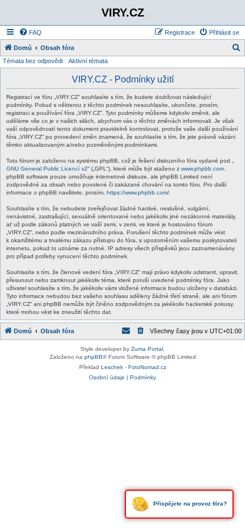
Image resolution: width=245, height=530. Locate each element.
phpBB (93, 357)
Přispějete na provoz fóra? (189, 503)
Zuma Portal (147, 349)
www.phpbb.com (202, 168)
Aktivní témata (88, 60)
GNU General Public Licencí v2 (47, 168)
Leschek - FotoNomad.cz (133, 367)
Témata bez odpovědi (33, 60)
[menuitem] (30, 32)
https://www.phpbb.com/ (138, 192)
